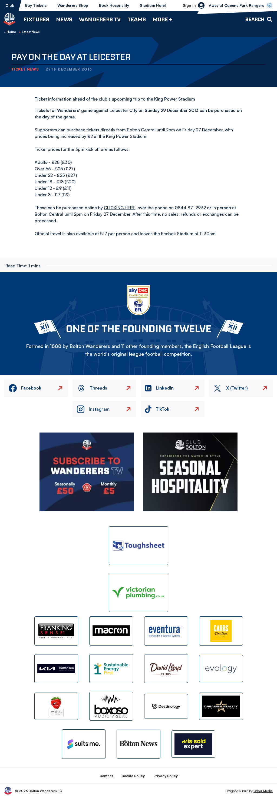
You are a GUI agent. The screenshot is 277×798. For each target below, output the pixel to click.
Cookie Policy (133, 776)
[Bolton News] (138, 744)
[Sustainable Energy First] (111, 668)
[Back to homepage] (9, 19)
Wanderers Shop (72, 5)
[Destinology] (166, 706)
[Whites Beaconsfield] (56, 706)
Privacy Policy (165, 776)
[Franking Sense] (56, 630)
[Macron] (111, 630)
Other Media (263, 791)
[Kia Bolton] (56, 668)
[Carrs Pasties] (221, 630)
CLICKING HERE (119, 207)
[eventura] (166, 630)
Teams (136, 19)
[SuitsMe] (83, 744)
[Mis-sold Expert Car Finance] (193, 744)
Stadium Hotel (153, 5)
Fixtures (36, 19)
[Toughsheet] (138, 545)
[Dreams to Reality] (221, 706)
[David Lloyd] (166, 668)
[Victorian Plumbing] (138, 593)
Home (11, 32)
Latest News (31, 32)
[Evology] (221, 668)
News (64, 19)
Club (9, 5)
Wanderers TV (100, 19)
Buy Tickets (36, 5)
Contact (106, 776)
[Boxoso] (111, 706)
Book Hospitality (114, 5)
